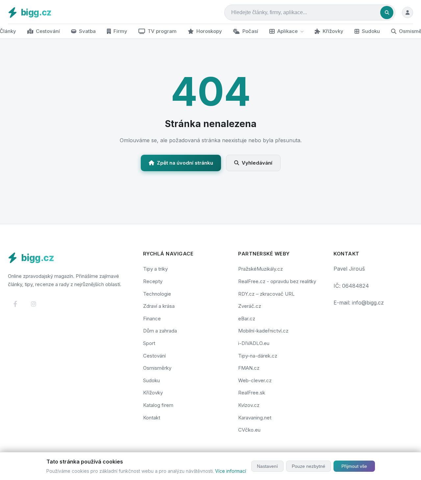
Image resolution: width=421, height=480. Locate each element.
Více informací (230, 471)
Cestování (48, 31)
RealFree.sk (251, 392)
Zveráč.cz (249, 306)
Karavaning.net (254, 417)
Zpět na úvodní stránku (185, 163)
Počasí (250, 31)
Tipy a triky (155, 269)
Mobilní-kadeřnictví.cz (263, 331)
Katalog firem (158, 405)
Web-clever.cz (255, 380)
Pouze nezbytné (308, 466)
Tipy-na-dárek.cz (257, 356)
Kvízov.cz (249, 405)
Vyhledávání (257, 163)
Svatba (87, 31)
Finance (152, 318)
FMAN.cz (249, 368)
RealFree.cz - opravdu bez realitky (277, 281)
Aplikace (287, 31)
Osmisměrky (157, 368)
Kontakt (151, 417)
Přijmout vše (354, 466)
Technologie (157, 294)
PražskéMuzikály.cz (260, 269)
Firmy (120, 31)
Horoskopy (209, 31)
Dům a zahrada (160, 331)
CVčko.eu (249, 430)
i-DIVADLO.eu (253, 343)
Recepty (152, 281)
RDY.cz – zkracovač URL (266, 294)
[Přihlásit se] (407, 12)
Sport (149, 343)
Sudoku (371, 31)
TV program (162, 31)
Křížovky (333, 31)
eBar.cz (246, 318)
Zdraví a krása (159, 306)
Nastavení (267, 466)
